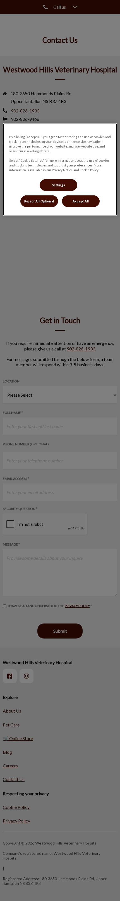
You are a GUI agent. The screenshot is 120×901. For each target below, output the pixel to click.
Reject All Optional (39, 201)
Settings (58, 185)
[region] (60, 169)
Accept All (81, 201)
